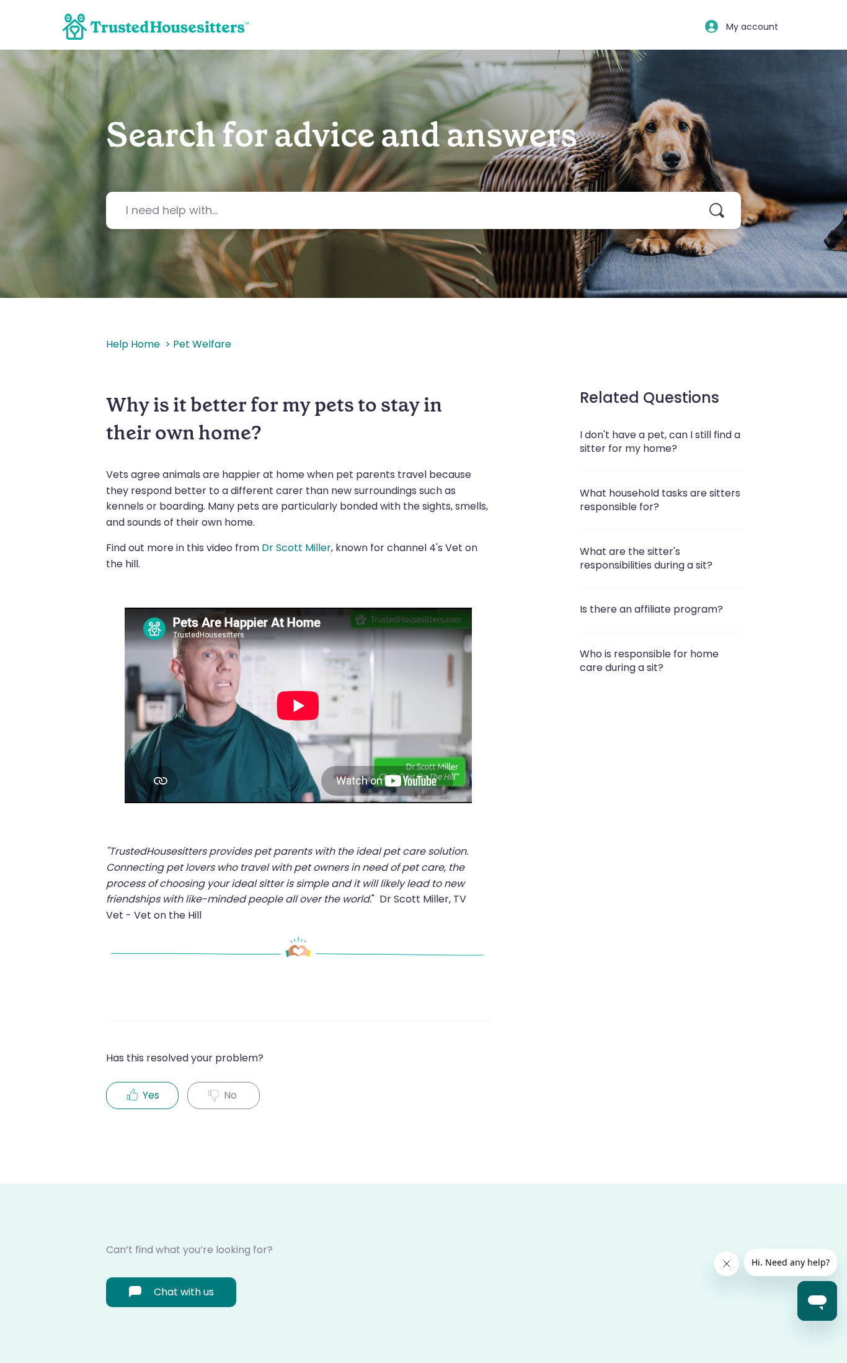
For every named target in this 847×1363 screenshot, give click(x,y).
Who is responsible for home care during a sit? (649, 661)
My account (752, 26)
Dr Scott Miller (295, 548)
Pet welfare (202, 344)
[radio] (142, 1095)
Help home (133, 344)
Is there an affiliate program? (651, 609)
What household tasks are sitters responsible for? (660, 500)
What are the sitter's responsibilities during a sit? (646, 558)
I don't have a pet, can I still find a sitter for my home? (660, 442)
